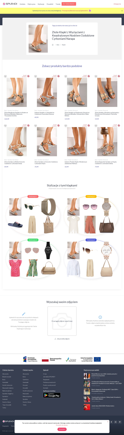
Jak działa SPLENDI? (49, 377)
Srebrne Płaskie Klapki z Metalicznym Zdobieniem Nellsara (76, 162)
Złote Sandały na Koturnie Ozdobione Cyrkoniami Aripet (46, 162)
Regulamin (46, 379)
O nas (45, 374)
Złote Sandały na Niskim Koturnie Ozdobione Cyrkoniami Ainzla (14, 162)
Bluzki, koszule (6, 377)
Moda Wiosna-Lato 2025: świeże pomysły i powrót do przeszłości (104, 374)
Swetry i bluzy (6, 402)
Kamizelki (5, 382)
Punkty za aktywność (49, 385)
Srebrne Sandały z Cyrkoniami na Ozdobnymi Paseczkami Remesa (44, 113)
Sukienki (4, 399)
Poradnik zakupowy (97, 393)
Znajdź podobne (24, 76)
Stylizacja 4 (91, 240)
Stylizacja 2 (91, 196)
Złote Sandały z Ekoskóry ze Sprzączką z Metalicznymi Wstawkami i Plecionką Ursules (107, 114)
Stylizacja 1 (33, 196)
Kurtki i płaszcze (7, 385)
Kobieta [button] (22, 4)
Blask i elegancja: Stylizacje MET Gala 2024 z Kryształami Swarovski (105, 390)
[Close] (122, 11)
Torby (4, 407)
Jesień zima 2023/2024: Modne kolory (103, 406)
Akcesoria (5, 374)
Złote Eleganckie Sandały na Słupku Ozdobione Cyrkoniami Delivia (106, 162)
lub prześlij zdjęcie (63, 339)
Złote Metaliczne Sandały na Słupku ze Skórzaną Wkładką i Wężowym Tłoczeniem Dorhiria (16, 114)
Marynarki (26, 393)
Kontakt (45, 388)
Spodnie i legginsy (7, 393)
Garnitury (26, 379)
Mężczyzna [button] (31, 4)
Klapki (63, 45)
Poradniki (50, 4)
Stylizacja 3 (33, 240)
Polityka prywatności (49, 382)
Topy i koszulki (6, 405)
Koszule (25, 385)
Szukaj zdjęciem (69, 4)
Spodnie (25, 399)
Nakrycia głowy (7, 391)
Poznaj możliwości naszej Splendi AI (75, 10)
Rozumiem (62, 429)
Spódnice (5, 396)
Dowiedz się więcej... (62, 425)
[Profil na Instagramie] (115, 422)
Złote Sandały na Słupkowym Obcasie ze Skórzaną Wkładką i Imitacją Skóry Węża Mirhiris (77, 114)
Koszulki (25, 388)
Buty (58, 45)
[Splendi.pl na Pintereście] (120, 422)
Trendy (58, 4)
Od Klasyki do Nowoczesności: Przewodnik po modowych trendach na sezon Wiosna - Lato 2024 (107, 382)
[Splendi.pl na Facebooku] (111, 422)
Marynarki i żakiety (7, 388)
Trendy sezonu (96, 378)
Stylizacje (41, 4)
